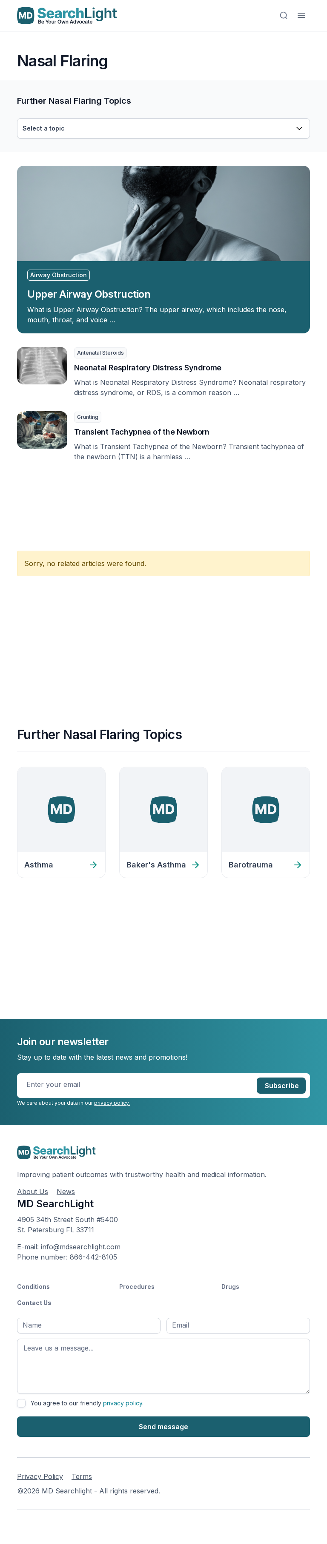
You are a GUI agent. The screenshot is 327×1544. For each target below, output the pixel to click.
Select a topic (44, 128)
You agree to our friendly (87, 1403)
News (66, 1191)
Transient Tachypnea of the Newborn (141, 431)
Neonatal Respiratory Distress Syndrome (147, 367)
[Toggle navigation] (301, 15)
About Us (32, 1191)
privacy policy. (112, 1103)
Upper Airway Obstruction (88, 294)
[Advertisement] (172, 501)
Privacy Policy (40, 1476)
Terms (82, 1476)
